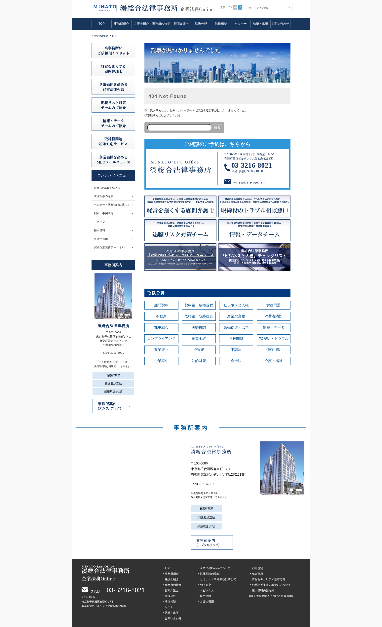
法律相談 (221, 23)
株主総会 (161, 327)
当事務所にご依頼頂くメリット (113, 50)
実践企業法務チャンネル (109, 247)
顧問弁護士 (181, 23)
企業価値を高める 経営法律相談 (113, 87)
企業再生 (161, 361)
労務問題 (273, 305)
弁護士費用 (101, 238)
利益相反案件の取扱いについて (271, 584)
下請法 (236, 350)
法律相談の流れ (103, 196)
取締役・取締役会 (198, 316)
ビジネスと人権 (236, 305)
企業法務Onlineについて (109, 187)
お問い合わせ (280, 23)
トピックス (101, 221)
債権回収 (273, 350)
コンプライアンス (161, 339)
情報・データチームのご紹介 (113, 123)
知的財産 (199, 361)
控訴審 (198, 350)
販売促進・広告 (236, 327)
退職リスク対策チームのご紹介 (113, 105)
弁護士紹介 (141, 23)
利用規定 (257, 568)
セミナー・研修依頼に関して (112, 204)
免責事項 (257, 573)
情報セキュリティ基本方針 (268, 579)
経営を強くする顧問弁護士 (113, 68)
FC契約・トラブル (273, 339)
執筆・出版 (260, 23)
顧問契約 (161, 305)
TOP (101, 23)
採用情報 (99, 230)
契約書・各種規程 (198, 305)
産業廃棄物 (236, 316)
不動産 (161, 316)
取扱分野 (201, 23)
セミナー (241, 23)
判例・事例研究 (103, 213)
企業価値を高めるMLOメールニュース (113, 159)
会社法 (236, 361)
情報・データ (273, 327)
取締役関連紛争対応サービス (113, 141)
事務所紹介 (121, 23)
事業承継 (199, 339)
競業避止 (161, 350)
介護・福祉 (274, 361)
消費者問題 (274, 316)
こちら (262, 182)
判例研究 (205, 584)
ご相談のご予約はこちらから (217, 144)
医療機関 (199, 327)
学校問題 (236, 339)
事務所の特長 (161, 23)
